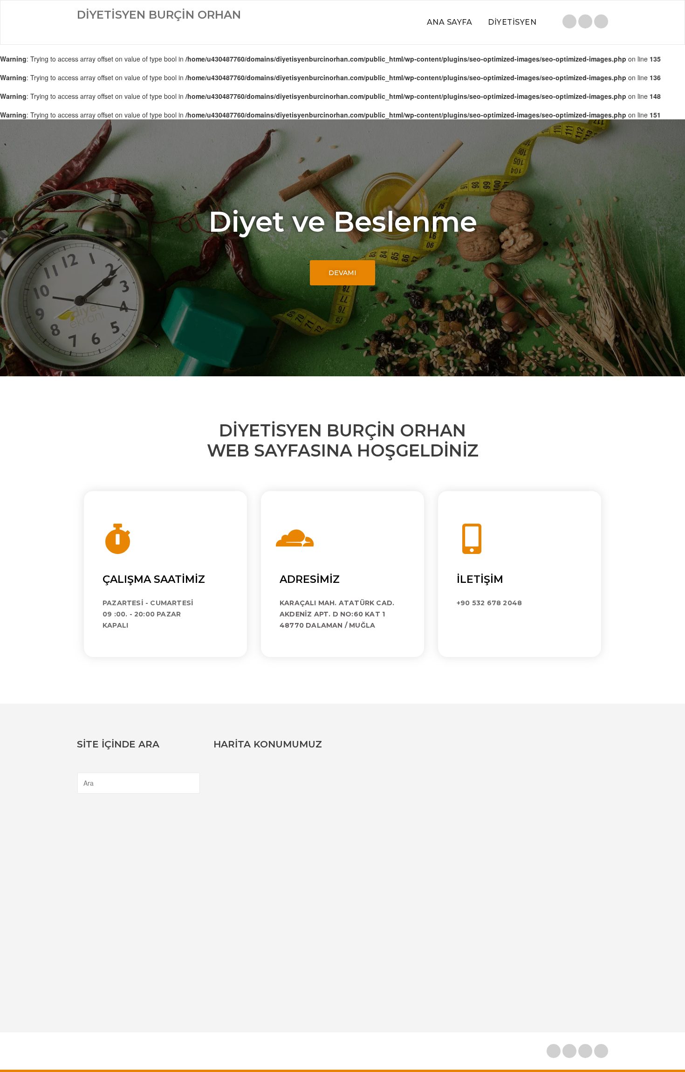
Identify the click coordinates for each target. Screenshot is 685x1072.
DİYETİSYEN (512, 22)
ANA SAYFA (450, 22)
